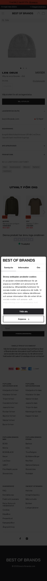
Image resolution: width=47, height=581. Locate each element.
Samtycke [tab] (8, 267)
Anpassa (22, 319)
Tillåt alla (23, 311)
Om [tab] (38, 267)
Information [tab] (23, 267)
